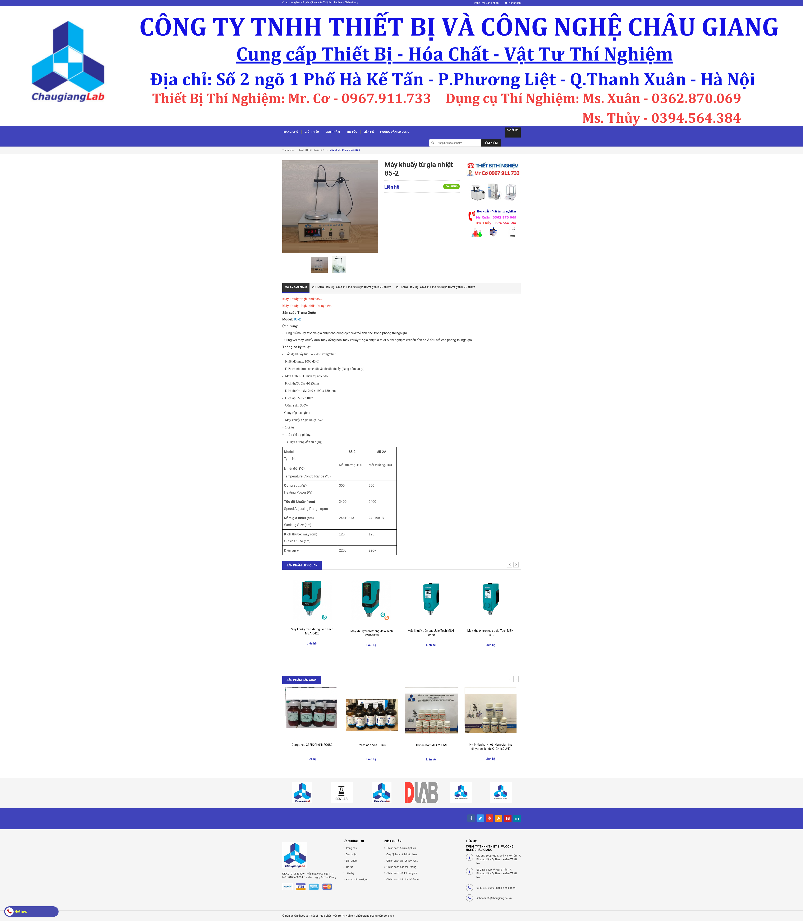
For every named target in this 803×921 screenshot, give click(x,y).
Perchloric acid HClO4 (312, 745)
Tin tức (349, 866)
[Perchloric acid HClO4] (312, 713)
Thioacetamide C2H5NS (371, 745)
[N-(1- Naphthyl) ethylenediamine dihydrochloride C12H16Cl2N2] (431, 713)
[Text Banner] (493, 223)
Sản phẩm (351, 860)
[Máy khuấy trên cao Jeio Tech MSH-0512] (431, 599)
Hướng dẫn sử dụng (357, 879)
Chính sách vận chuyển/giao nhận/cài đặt (409, 860)
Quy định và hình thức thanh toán (405, 854)
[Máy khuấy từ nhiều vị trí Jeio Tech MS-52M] (491, 599)
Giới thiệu (351, 854)
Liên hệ (350, 873)
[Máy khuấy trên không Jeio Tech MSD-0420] (312, 599)
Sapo (391, 915)
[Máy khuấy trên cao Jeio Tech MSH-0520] (371, 599)
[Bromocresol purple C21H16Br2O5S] (491, 712)
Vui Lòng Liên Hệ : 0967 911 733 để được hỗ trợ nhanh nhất (351, 287)
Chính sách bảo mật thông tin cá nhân (408, 866)
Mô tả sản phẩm (296, 287)
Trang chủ (351, 848)
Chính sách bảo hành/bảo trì (402, 879)
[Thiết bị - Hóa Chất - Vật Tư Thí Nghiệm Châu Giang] (401, 65)
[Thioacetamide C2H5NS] (371, 713)
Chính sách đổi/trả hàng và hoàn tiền (407, 873)
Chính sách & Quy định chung (403, 848)
